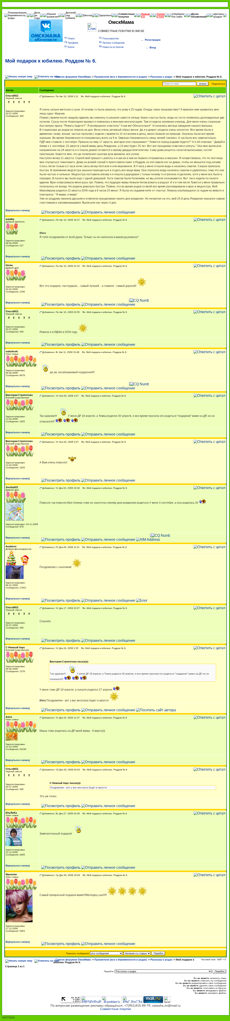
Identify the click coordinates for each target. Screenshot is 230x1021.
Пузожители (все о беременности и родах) (120, 76)
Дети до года (37, 15)
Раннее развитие (52, 15)
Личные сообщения (113, 42)
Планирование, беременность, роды (17, 15)
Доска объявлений (199, 15)
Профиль (73, 42)
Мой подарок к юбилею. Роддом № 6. (50, 61)
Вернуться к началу (18, 210)
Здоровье (105, 15)
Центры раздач (218, 15)
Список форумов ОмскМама (73, 76)
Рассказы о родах (161, 76)
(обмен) (70, 18)
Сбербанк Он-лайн (178, 15)
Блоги (71, 47)
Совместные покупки (126, 15)
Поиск (71, 38)
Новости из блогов (113, 47)
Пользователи (110, 38)
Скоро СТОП (161, 15)
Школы (87, 15)
